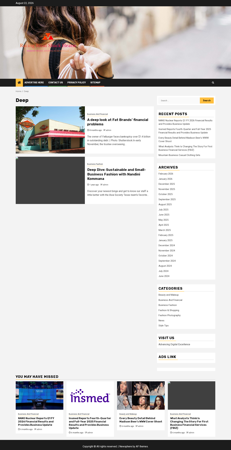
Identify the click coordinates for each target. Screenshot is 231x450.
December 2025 (167, 184)
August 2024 (165, 265)
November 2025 (167, 189)
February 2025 (166, 235)
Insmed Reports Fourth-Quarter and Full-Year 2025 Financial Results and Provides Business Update (90, 423)
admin (108, 130)
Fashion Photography (170, 315)
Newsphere (125, 446)
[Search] (213, 83)
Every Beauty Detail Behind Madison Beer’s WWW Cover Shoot (140, 420)
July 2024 (163, 271)
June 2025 (164, 214)
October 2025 (166, 194)
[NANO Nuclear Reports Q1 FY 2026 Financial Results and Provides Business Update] (39, 395)
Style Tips (164, 325)
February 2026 (166, 173)
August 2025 (165, 204)
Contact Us (55, 82)
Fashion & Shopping (169, 310)
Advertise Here (34, 82)
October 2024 (166, 255)
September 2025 (167, 199)
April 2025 (164, 225)
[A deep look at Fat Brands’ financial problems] (50, 130)
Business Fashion (95, 164)
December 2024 (167, 245)
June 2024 (164, 276)
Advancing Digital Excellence (174, 344)
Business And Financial (97, 114)
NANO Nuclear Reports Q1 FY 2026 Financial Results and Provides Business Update (36, 421)
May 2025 (163, 219)
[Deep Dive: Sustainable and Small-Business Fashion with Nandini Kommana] (50, 180)
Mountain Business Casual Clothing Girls (179, 155)
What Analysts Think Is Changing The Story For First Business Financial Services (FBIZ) (189, 423)
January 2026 (165, 179)
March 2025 (165, 230)
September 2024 (167, 260)
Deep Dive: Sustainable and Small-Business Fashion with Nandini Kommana (116, 174)
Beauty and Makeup (169, 294)
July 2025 (163, 209)
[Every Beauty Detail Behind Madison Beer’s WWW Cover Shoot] (141, 395)
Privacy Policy (76, 82)
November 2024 (167, 250)
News (161, 320)
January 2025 (165, 240)
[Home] (19, 83)
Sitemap (95, 82)
